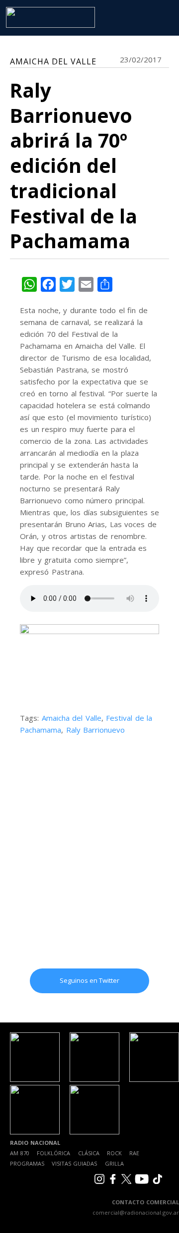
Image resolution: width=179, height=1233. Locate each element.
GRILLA (114, 1163)
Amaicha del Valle (71, 718)
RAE (134, 1153)
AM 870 (19, 1153)
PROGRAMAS (27, 1163)
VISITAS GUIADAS (74, 1163)
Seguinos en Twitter (89, 980)
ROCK (114, 1153)
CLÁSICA (88, 1153)
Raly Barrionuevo (95, 730)
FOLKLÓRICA (53, 1153)
